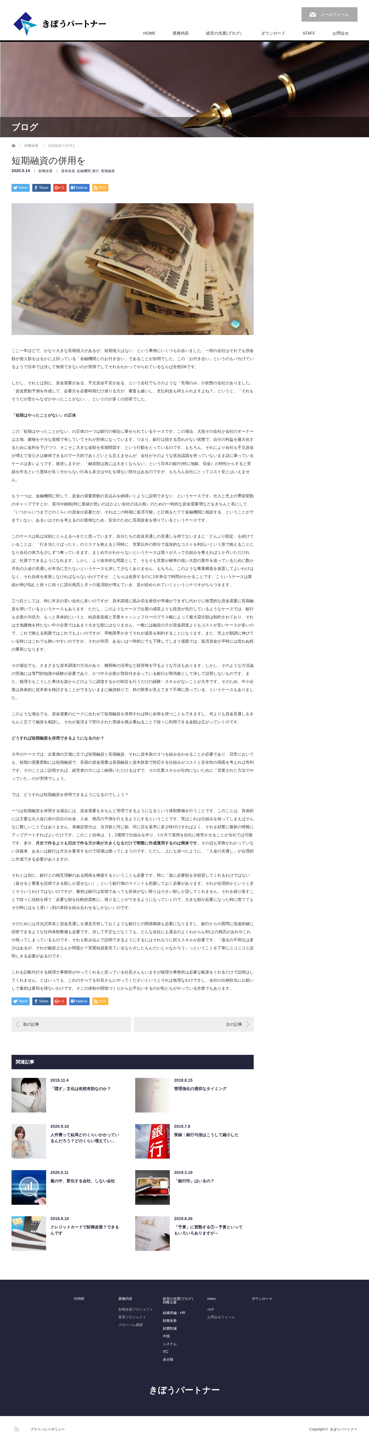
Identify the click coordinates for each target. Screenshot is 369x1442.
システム (170, 1344)
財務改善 (45, 171)
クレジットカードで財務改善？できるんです (84, 1230)
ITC (165, 1351)
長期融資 (108, 171)
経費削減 (170, 1328)
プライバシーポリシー (47, 1429)
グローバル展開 (130, 1325)
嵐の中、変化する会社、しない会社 (82, 1181)
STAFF (309, 33)
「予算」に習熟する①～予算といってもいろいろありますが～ (208, 1230)
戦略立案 (170, 1302)
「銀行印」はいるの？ (194, 1181)
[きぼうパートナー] (60, 24)
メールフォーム (335, 14)
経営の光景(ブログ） (225, 33)
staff (210, 1309)
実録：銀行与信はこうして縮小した (206, 1134)
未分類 (168, 1359)
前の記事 (31, 1024)
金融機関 (84, 171)
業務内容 (181, 33)
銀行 (95, 171)
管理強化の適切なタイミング (200, 1088)
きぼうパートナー (184, 1390)
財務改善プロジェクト (135, 1309)
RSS (16, 1428)
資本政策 (68, 171)
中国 (166, 1336)
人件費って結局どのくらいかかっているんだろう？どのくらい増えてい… (84, 1137)
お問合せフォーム (221, 1317)
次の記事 (234, 1024)
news (211, 1298)
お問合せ (341, 33)
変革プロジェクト (132, 1317)
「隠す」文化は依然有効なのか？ (80, 1088)
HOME (149, 33)
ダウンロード (273, 33)
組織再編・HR (174, 1313)
